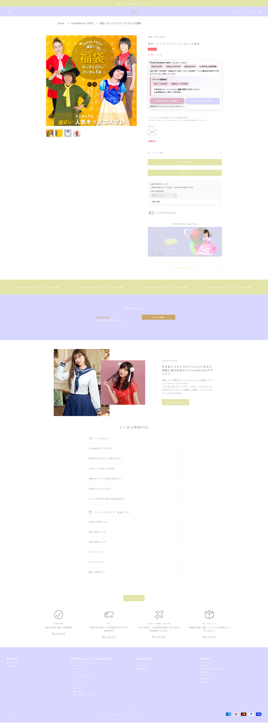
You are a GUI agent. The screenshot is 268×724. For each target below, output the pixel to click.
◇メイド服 (76, 672)
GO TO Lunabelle (175, 402)
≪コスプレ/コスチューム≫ (83, 662)
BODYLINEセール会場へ (167, 101)
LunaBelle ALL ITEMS (82, 23)
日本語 (236, 11)
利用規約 (204, 672)
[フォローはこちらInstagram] (134, 704)
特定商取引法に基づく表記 (211, 668)
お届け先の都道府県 (157, 191)
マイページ (140, 665)
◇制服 (74, 668)
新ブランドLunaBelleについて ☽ (134, 3)
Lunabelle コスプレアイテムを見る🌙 (83, 287)
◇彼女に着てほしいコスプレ (83, 694)
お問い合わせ (205, 665)
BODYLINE (11, 662)
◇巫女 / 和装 (76, 691)
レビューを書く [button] (158, 317)
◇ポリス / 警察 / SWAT (81, 675)
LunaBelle (11, 665)
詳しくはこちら (58, 633)
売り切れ (185, 172)
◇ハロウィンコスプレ (81, 665)
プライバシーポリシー (209, 675)
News (137, 662)
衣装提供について (207, 678)
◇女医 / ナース (77, 688)
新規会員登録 (141, 668)
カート (138, 672)
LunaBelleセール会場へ (203, 101)
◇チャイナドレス (79, 678)
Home (61, 23)
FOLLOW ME (134, 598)
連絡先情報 (205, 681)
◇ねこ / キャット (78, 685)
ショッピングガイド (208, 662)
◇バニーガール (78, 681)
